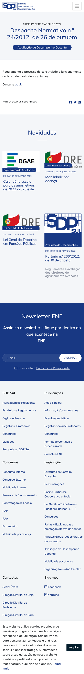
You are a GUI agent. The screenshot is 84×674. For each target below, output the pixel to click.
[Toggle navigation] (77, 6)
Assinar (70, 357)
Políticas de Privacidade (53, 368)
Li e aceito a (27, 368)
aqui (18, 84)
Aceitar (74, 647)
